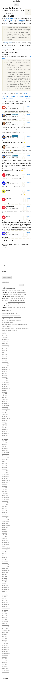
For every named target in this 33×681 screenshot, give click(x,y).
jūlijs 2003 (4, 634)
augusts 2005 (5, 595)
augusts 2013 (5, 420)
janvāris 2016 (5, 380)
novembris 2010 (5, 476)
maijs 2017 (4, 356)
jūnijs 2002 (4, 658)
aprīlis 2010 (4, 489)
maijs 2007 (4, 555)
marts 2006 (4, 581)
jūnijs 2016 (4, 373)
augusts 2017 (5, 350)
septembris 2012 (6, 437)
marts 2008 (4, 536)
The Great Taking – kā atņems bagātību (17, 292)
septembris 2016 (6, 369)
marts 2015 (4, 397)
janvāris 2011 (5, 472)
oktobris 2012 (5, 435)
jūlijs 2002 (4, 657)
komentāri (27, 11)
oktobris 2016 (5, 367)
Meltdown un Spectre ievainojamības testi (11, 320)
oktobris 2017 (5, 348)
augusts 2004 (5, 610)
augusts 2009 (5, 504)
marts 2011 (4, 469)
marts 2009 (4, 514)
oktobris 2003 (5, 628)
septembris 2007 (6, 548)
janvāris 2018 (5, 343)
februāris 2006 (5, 583)
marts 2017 (4, 360)
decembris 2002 (5, 647)
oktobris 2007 (5, 546)
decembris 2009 (5, 497)
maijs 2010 (4, 487)
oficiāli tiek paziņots (11, 18)
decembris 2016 (5, 363)
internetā (14, 50)
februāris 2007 (5, 561)
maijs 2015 (4, 393)
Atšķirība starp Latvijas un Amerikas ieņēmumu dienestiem (15, 328)
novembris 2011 (5, 454)
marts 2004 (4, 619)
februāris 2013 (5, 429)
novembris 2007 (5, 544)
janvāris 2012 (5, 450)
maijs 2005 (4, 600)
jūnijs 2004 (4, 613)
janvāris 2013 (5, 431)
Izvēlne (16, 4)
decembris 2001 (5, 670)
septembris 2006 (6, 570)
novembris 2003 (5, 627)
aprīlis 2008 (4, 534)
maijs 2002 (4, 660)
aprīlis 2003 (4, 640)
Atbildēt (28, 106)
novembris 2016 (5, 365)
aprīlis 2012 (4, 444)
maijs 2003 (4, 638)
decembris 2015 (5, 382)
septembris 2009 (6, 503)
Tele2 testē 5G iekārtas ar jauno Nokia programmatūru (14, 324)
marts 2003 (4, 642)
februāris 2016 (5, 379)
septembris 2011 (5, 457)
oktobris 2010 (5, 478)
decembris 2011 (5, 452)
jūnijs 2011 (4, 463)
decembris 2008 (5, 519)
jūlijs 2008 (4, 529)
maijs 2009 (4, 510)
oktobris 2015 (5, 386)
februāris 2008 (5, 538)
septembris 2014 (6, 409)
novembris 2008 (5, 521)
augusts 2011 (5, 459)
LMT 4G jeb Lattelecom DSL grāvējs (16, 298)
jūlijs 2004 (4, 611)
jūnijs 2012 (4, 440)
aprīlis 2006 (4, 580)
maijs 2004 (4, 615)
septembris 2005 (6, 593)
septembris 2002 (6, 653)
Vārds (3, 265)
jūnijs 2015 (4, 392)
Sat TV (18, 93)
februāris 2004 (5, 621)
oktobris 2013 (5, 416)
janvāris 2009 (5, 518)
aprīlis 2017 (4, 358)
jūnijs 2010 (4, 486)
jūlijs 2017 (4, 352)
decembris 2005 (5, 587)
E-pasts (4, 271)
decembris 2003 (5, 625)
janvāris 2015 (5, 401)
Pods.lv (16, 1)
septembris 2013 (6, 418)
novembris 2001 (5, 672)
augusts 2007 (5, 549)
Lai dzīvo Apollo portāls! (7, 322)
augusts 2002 (5, 655)
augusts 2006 (5, 572)
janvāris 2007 (5, 563)
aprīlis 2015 (4, 395)
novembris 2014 (5, 405)
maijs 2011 (4, 465)
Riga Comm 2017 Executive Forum (10, 330)
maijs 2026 (4, 335)
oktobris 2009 (5, 501)
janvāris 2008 (5, 540)
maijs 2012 (4, 442)
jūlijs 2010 (4, 484)
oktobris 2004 (5, 606)
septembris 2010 (6, 480)
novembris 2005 (5, 589)
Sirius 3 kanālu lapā (7, 47)
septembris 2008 (6, 525)
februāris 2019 (5, 341)
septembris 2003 (6, 630)
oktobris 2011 (5, 456)
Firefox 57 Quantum (6, 326)
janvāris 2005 (5, 602)
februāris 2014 (5, 414)
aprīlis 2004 (4, 617)
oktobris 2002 (5, 651)
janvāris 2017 (5, 362)
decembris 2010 (5, 474)
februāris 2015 (5, 399)
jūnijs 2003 (4, 636)
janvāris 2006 (5, 585)
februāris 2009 (5, 516)
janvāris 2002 (5, 668)
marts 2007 (4, 559)
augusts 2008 (5, 527)
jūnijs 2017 (4, 354)
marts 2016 (4, 377)
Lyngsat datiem (8, 42)
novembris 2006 (5, 566)
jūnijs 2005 (4, 598)
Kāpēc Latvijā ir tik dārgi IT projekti (16, 290)
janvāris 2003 (5, 645)
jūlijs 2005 (4, 596)
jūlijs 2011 (4, 461)
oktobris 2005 (5, 591)
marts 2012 (4, 446)
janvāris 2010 (5, 495)
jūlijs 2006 (4, 574)
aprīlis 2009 (4, 512)
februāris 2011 (5, 471)
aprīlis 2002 (4, 662)
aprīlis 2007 (4, 557)
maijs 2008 (4, 533)
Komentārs (5, 247)
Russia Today (21, 20)
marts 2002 (4, 664)
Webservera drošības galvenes (9, 318)
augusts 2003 (5, 632)
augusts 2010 (5, 482)
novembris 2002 (5, 649)
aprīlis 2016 (4, 375)
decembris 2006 (5, 564)
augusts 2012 (5, 439)
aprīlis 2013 (4, 425)
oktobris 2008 (5, 523)
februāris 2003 (5, 643)
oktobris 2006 (5, 568)
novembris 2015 (5, 384)
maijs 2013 (4, 424)
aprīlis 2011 (4, 467)
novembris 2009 (5, 499)
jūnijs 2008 (4, 531)
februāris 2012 (5, 448)
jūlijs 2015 (4, 390)
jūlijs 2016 (4, 371)
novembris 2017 (5, 347)
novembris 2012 (5, 433)
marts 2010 (4, 491)
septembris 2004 (6, 608)
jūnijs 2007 (4, 553)
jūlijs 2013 (4, 422)
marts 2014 (4, 412)
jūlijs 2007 (4, 551)
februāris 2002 (5, 666)
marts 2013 (4, 427)
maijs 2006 (4, 578)
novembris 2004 (5, 604)
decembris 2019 (5, 339)
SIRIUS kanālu (8, 20)
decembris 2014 (5, 403)
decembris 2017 (5, 345)
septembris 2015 (6, 388)
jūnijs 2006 (4, 576)
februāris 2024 (5, 337)
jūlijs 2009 (4, 506)
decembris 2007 (5, 542)
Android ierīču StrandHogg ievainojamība (11, 317)
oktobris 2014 (5, 407)
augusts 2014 (5, 410)
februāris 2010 (5, 493)
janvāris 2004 (5, 623)
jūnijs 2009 (4, 508)
